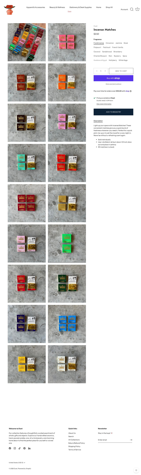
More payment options (113, 84)
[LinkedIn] (29, 448)
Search (71, 436)
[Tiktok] (20, 448)
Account (124, 9)
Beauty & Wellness (57, 7)
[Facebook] (10, 448)
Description (98, 121)
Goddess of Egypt (100, 60)
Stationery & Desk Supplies (81, 7)
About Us (72, 433)
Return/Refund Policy (76, 443)
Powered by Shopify (24, 468)
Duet (95, 26)
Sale (69, 11)
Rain (110, 56)
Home (98, 7)
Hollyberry (113, 60)
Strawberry (117, 52)
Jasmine (119, 43)
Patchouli (106, 47)
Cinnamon (110, 43)
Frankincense (99, 43)
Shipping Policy (74, 446)
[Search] (131, 9)
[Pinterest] (24, 448)
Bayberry (117, 56)
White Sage (123, 60)
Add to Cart (121, 71)
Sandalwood (107, 52)
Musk (126, 43)
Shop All (109, 7)
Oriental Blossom (100, 56)
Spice (125, 56)
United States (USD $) (16, 462)
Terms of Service (74, 450)
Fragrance (98, 40)
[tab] (99, 121)
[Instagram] (15, 448)
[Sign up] (131, 440)
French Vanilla (117, 47)
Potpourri (97, 47)
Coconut (97, 52)
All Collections (74, 440)
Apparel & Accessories (35, 7)
